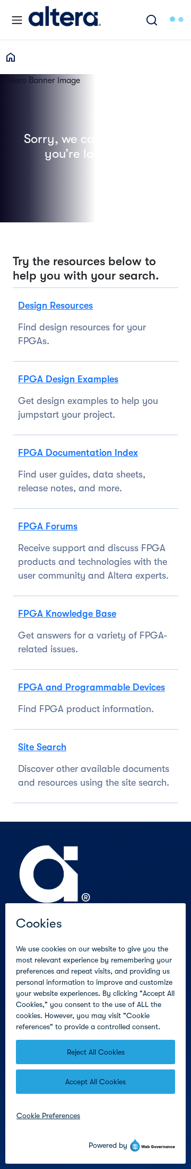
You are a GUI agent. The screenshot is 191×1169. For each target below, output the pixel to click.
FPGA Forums (47, 526)
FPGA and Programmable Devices (91, 687)
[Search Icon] (151, 19)
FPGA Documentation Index (78, 452)
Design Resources (55, 305)
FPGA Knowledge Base (67, 613)
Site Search (42, 747)
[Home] (65, 19)
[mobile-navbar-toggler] (17, 20)
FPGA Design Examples (68, 379)
